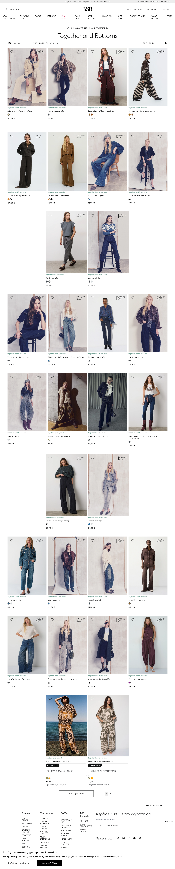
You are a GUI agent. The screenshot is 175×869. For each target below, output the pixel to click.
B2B (23, 844)
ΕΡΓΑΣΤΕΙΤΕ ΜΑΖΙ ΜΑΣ (26, 831)
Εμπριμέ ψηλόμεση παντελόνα (58, 761)
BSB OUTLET (26, 847)
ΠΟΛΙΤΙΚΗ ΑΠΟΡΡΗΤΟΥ (44, 822)
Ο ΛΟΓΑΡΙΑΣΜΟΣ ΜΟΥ (66, 820)
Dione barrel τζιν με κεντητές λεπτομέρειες (66, 357)
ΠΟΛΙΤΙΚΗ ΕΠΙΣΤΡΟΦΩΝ (45, 838)
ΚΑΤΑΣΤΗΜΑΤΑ (27, 823)
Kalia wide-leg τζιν (96, 196)
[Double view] (166, 43)
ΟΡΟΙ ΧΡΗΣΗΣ (45, 818)
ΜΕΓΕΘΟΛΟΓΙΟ (67, 839)
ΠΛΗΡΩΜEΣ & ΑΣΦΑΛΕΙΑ (44, 846)
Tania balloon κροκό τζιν (139, 196)
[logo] (87, 9)
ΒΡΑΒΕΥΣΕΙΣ (26, 835)
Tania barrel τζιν (95, 521)
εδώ (121, 856)
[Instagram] (123, 838)
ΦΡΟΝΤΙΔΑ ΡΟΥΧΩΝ (65, 835)
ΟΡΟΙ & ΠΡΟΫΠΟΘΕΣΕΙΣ (86, 825)
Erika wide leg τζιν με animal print (62, 679)
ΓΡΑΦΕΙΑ (25, 827)
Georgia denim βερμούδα (99, 679)
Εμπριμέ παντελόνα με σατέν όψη (102, 111)
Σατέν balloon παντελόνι (139, 679)
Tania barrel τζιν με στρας (19, 357)
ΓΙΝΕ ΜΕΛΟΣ (84, 821)
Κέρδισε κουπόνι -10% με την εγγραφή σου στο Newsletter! (87, 2)
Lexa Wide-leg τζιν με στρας (20, 679)
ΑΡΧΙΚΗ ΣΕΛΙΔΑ (73, 28)
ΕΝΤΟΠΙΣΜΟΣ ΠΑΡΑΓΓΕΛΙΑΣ (66, 826)
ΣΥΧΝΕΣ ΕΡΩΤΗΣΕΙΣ (65, 843)
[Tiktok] (118, 838)
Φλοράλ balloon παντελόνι (59, 436)
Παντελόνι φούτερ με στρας (57, 521)
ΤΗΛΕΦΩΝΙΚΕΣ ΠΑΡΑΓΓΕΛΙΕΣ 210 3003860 (154, 2)
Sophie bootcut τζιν (96, 357)
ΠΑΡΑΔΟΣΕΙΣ (44, 842)
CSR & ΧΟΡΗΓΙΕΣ (25, 839)
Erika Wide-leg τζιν (137, 600)
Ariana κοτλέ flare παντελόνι (20, 111)
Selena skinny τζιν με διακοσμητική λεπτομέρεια (143, 437)
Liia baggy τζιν (54, 600)
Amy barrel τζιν (14, 436)
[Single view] (162, 43)
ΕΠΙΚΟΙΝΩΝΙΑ (66, 831)
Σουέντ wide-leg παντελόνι (19, 196)
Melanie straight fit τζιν (98, 436)
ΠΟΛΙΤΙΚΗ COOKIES (43, 828)
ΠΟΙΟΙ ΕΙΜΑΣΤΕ (25, 819)
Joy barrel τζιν (52, 278)
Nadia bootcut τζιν (56, 111)
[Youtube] (134, 838)
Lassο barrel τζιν (136, 357)
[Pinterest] (140, 838)
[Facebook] (129, 838)
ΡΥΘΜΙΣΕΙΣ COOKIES (44, 833)
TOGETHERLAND (88, 28)
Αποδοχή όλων (49, 863)
